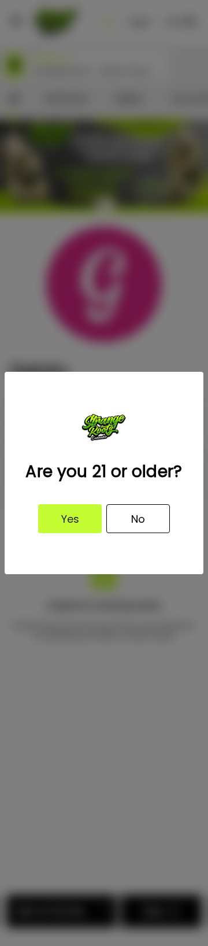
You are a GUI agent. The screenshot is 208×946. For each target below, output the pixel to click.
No (138, 519)
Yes (70, 519)
